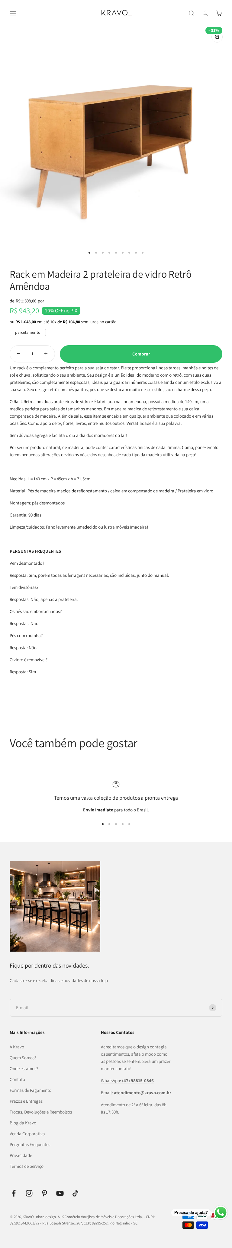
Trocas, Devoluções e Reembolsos (41, 1112)
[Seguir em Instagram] (29, 1193)
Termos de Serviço (27, 1166)
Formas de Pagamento (30, 1090)
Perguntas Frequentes (30, 1144)
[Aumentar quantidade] (46, 354)
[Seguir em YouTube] (60, 1193)
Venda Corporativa (27, 1133)
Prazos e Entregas (26, 1101)
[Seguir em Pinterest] (44, 1193)
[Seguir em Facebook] (14, 1193)
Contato (17, 1079)
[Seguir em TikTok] (75, 1193)
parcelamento (27, 332)
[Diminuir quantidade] (18, 354)
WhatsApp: (127, 1080)
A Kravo (17, 1047)
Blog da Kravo (23, 1123)
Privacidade (21, 1155)
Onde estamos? (24, 1068)
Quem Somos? (23, 1057)
